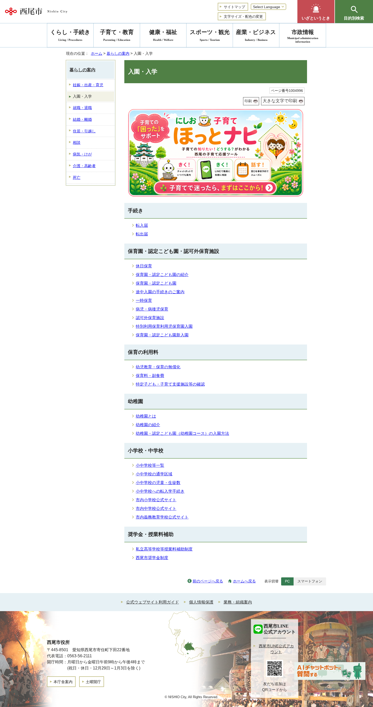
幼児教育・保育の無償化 (158, 367)
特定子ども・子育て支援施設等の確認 (170, 384)
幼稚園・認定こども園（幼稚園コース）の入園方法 (182, 433)
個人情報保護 (201, 602)
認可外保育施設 (150, 318)
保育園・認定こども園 (156, 283)
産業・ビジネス (256, 35)
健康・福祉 (163, 35)
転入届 (142, 225)
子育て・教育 (117, 35)
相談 (76, 142)
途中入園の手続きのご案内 (160, 292)
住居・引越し (84, 131)
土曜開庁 (93, 682)
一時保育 (144, 300)
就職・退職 (82, 108)
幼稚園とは (146, 416)
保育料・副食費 (150, 375)
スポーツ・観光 (210, 35)
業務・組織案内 (238, 602)
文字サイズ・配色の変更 (243, 16)
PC (287, 581)
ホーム (96, 53)
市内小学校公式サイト (156, 500)
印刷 (248, 101)
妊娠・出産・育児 (88, 85)
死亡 (76, 177)
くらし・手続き (70, 35)
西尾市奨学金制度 (152, 558)
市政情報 (302, 36)
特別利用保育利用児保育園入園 (164, 326)
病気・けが (82, 154)
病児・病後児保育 (152, 309)
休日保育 (144, 266)
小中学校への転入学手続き (160, 491)
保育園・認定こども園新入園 (162, 335)
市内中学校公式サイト (156, 508)
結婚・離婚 (82, 119)
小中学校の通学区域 (154, 474)
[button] (315, 11)
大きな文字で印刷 (280, 100)
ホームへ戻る (244, 581)
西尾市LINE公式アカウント (276, 649)
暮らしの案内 (118, 53)
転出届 (142, 234)
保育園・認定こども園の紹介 (162, 274)
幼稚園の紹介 (148, 425)
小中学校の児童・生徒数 (158, 482)
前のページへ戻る (208, 581)
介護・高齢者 (84, 166)
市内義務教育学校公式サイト (162, 517)
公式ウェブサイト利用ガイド (152, 602)
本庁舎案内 (63, 682)
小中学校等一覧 (150, 465)
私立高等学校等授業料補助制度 (164, 549)
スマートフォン (309, 581)
